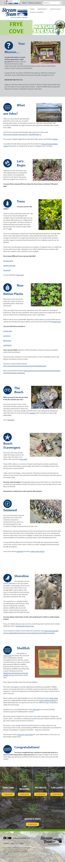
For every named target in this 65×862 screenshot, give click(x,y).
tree (10, 229)
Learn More (8, 794)
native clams (7, 655)
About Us (14, 843)
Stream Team (53, 698)
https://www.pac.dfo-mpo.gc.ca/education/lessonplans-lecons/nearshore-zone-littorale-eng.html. (31, 632)
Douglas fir (7, 270)
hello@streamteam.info (21, 838)
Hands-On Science (55, 9)
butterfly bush (56, 322)
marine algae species (37, 551)
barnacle (11, 420)
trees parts (19, 275)
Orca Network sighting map (24, 626)
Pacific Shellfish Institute (47, 700)
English (10, 1)
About (24, 3)
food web (36, 709)
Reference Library (34, 3)
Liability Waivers (42, 9)
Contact (6, 843)
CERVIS (21, 843)
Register (32, 9)
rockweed (19, 551)
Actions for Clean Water (36, 12)
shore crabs (23, 459)
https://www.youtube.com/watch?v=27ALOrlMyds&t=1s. (22, 134)
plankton (32, 413)
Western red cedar (9, 265)
